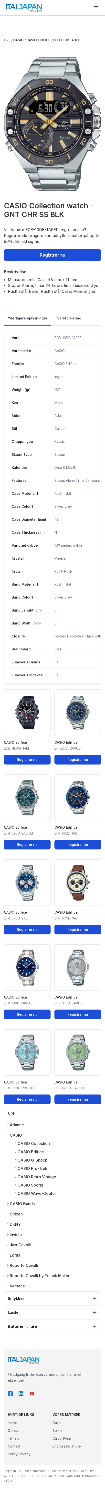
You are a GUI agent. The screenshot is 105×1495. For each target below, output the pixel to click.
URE (7, 40)
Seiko (57, 1430)
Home (12, 1423)
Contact (14, 1446)
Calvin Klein (61, 1438)
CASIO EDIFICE (38, 40)
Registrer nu (52, 255)
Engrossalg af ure (66, 1446)
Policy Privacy (19, 1454)
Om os (13, 1430)
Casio (57, 1423)
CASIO (18, 40)
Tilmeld (14, 1438)
